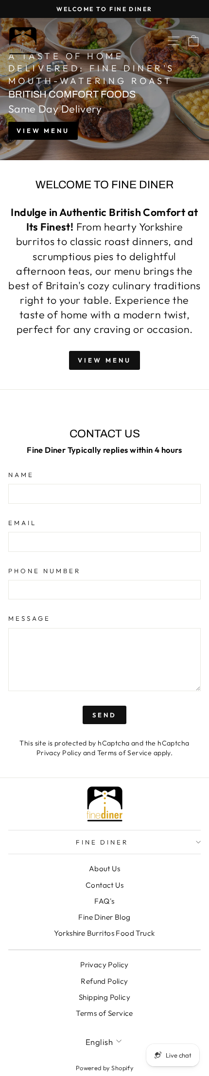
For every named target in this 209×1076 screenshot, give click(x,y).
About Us (104, 868)
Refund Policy (104, 981)
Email (22, 523)
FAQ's (104, 901)
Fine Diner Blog (104, 917)
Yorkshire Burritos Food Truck (104, 933)
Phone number (44, 571)
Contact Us (104, 885)
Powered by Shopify (104, 1068)
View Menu (43, 130)
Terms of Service (124, 752)
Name (21, 475)
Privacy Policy (59, 752)
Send (104, 715)
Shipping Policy (104, 997)
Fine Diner (102, 842)
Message (29, 618)
